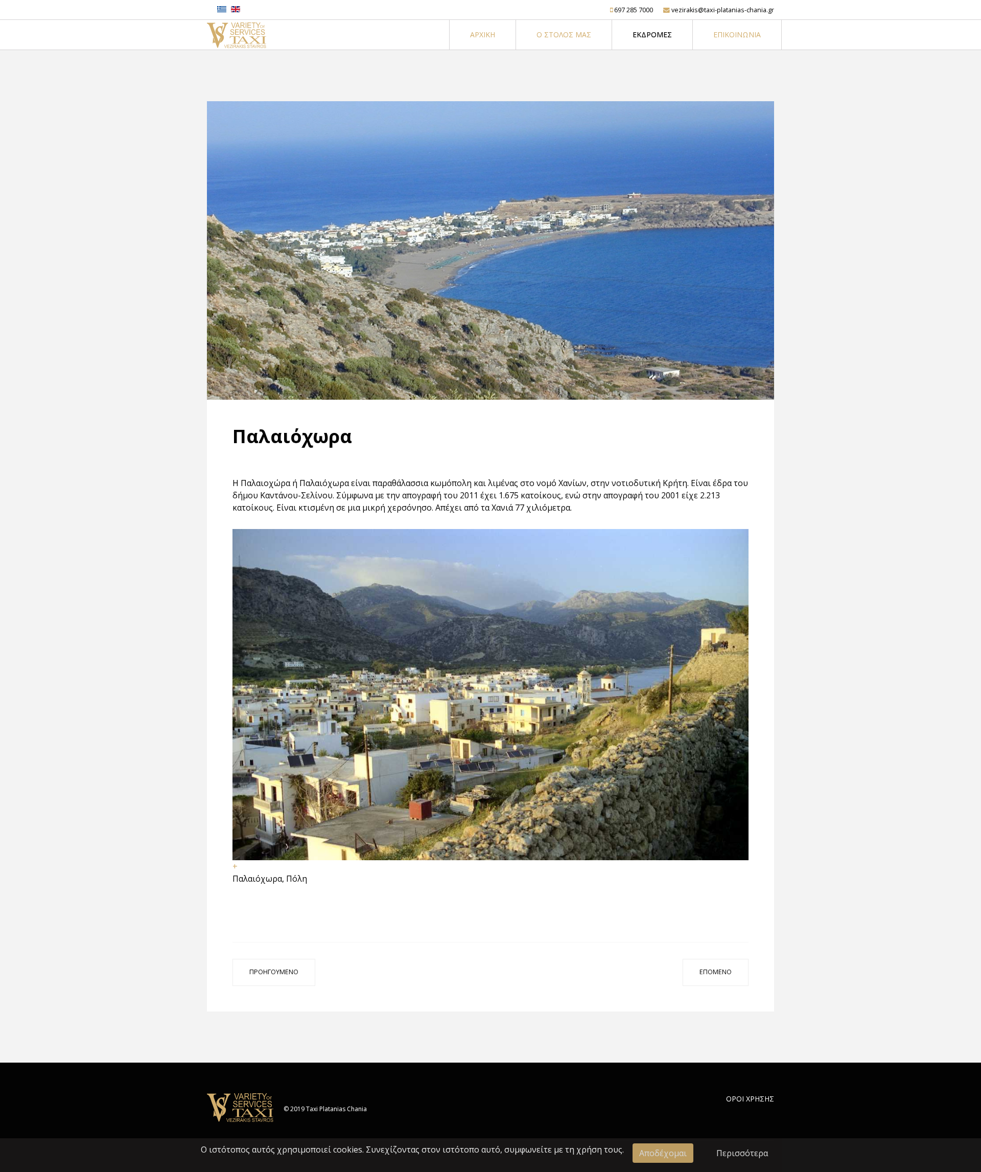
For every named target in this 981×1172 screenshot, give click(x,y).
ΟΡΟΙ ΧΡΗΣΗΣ (750, 1099)
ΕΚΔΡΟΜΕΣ (652, 34)
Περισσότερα (742, 1153)
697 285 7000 (633, 10)
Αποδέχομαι (663, 1153)
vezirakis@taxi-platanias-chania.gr (722, 10)
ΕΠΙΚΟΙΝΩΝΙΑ (737, 34)
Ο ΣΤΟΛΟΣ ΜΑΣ (563, 34)
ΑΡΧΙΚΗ (482, 34)
